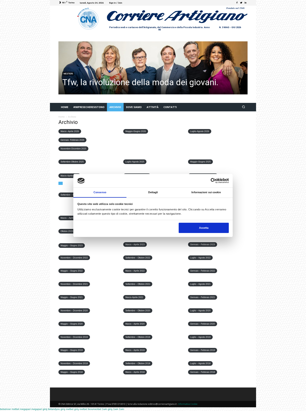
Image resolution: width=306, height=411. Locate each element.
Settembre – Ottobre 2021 (137, 284)
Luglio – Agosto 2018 (200, 363)
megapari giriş (39, 409)
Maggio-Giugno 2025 (200, 162)
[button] (243, 107)
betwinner (5, 409)
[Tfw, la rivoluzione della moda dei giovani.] (153, 67)
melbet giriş (72, 409)
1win (115, 409)
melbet (15, 409)
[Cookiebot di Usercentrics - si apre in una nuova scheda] (213, 180)
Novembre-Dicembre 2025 (73, 148)
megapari (25, 409)
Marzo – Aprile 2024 (70, 218)
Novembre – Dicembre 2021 (74, 284)
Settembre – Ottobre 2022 (137, 257)
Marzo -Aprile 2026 (70, 131)
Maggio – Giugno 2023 (72, 245)
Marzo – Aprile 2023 (135, 244)
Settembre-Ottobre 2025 (72, 162)
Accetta (203, 227)
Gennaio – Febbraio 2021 (202, 297)
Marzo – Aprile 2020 (135, 324)
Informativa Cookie (187, 404)
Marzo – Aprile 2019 (135, 350)
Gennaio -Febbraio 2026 (72, 140)
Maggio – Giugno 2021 (72, 297)
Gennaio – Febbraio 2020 (202, 324)
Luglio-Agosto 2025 (134, 162)
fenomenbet (94, 409)
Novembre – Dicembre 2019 (74, 337)
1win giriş (107, 409)
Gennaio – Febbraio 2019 (202, 350)
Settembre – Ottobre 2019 (137, 337)
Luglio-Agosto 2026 (199, 131)
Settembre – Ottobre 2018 (137, 363)
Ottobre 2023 (67, 231)
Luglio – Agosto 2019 (200, 337)
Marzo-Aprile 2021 (134, 297)
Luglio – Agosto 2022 (200, 257)
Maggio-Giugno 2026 (135, 131)
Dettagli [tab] (153, 192)
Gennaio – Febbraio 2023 (202, 244)
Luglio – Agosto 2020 (200, 310)
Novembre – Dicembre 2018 (74, 363)
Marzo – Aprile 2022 (135, 271)
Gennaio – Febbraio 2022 (202, 271)
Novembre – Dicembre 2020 (74, 310)
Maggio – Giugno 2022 (72, 271)
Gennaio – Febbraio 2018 (202, 372)
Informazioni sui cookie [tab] (206, 192)
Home (61, 116)
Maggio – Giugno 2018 (72, 372)
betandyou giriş (56, 409)
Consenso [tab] (100, 192)
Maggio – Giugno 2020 (72, 324)
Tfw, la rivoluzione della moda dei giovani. (140, 82)
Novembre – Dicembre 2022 (74, 257)
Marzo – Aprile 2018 (135, 372)
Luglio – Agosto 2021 (200, 284)
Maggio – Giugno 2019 (72, 350)
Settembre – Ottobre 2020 (137, 310)
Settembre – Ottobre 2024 (73, 195)
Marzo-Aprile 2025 (69, 175)
